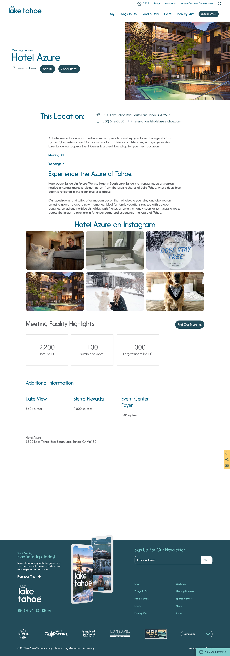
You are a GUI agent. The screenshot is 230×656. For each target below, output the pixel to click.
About (179, 613)
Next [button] (207, 560)
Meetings (54, 155)
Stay (111, 14)
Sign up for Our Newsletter (160, 550)
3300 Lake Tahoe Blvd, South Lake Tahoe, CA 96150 (137, 115)
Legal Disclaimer (72, 648)
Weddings (55, 164)
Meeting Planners (185, 591)
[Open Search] (219, 3)
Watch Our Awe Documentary (197, 3)
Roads (157, 3)
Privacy (58, 648)
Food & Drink (150, 14)
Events (168, 14)
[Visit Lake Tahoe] (25, 9)
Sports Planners (184, 598)
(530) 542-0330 (113, 121)
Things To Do (128, 14)
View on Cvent (27, 68)
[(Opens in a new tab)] (55, 250)
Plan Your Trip (26, 576)
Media (179, 606)
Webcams (170, 3)
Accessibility (88, 648)
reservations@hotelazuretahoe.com (157, 121)
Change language (190, 639)
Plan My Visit (185, 14)
